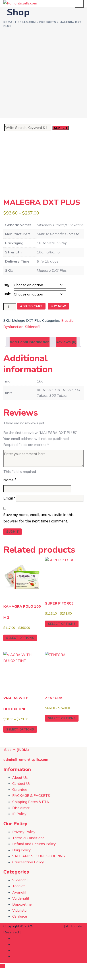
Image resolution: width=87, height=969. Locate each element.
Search (60, 127)
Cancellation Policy (28, 862)
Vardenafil (20, 898)
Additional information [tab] (30, 342)
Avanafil (19, 892)
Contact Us (21, 783)
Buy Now (58, 306)
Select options (20, 637)
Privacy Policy (23, 831)
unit (7, 293)
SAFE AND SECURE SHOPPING (38, 856)
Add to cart (31, 306)
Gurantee (19, 789)
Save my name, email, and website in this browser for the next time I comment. (38, 517)
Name (10, 479)
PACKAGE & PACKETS (31, 795)
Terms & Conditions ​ (28, 837)
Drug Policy (21, 850)
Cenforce (19, 916)
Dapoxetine (22, 904)
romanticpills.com (48, 926)
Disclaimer (20, 807)
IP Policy (19, 813)
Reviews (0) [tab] (66, 342)
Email (9, 498)
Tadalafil (19, 886)
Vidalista (19, 910)
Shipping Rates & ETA (30, 801)
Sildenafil (32, 326)
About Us (20, 777)
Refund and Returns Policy (34, 844)
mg (7, 284)
